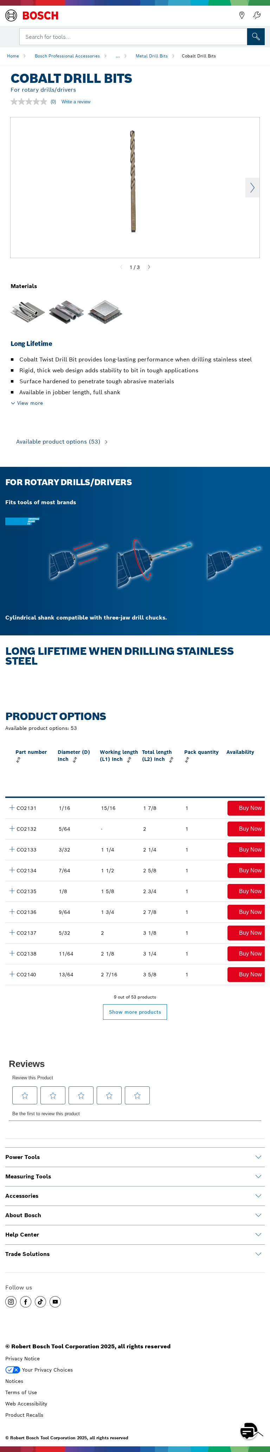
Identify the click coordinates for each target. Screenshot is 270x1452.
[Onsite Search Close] (241, 36)
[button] (11, 1301)
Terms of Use (21, 1392)
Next (252, 187)
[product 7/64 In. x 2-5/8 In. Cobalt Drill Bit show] (12, 870)
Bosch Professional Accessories (67, 56)
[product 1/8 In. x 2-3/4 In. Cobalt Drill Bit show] (12, 891)
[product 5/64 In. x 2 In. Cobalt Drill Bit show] (12, 828)
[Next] (149, 267)
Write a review (76, 101)
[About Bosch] (258, 1215)
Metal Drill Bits (152, 56)
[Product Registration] (256, 15)
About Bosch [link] (23, 1215)
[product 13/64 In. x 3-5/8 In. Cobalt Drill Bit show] (12, 974)
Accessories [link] (21, 1196)
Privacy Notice (22, 1358)
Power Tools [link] (22, 1157)
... (118, 56)
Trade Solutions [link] (27, 1254)
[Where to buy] (241, 15)
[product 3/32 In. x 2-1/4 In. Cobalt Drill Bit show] (12, 849)
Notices (14, 1381)
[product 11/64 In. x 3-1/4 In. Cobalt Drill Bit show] (12, 953)
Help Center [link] (22, 1234)
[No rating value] (31, 101)
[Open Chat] (248, 1430)
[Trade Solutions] (258, 1254)
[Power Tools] (258, 1157)
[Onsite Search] (256, 36)
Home (13, 56)
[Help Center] (258, 1234)
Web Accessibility (26, 1404)
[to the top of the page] (259, 1410)
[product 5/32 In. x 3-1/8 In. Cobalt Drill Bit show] (12, 932)
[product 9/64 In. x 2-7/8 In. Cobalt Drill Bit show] (12, 911)
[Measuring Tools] (258, 1176)
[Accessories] (258, 1196)
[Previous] (121, 267)
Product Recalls (24, 1415)
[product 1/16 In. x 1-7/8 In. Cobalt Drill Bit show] (12, 807)
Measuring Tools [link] (28, 1176)
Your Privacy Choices (47, 1370)
